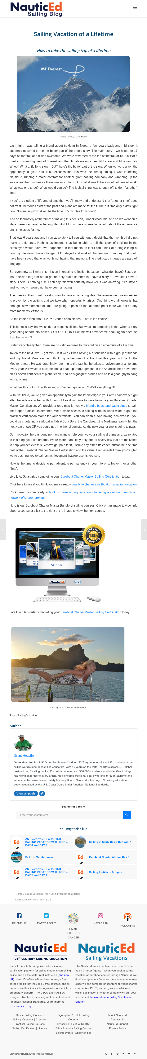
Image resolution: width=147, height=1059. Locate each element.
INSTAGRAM (101, 923)
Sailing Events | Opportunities (73, 1032)
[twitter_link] (46, 916)
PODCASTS (127, 925)
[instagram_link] (100, 916)
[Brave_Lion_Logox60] (73, 918)
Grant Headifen (24, 755)
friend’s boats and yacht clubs (106, 405)
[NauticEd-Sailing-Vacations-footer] (106, 952)
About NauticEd (117, 1015)
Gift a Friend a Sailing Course (73, 1028)
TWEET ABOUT (46, 923)
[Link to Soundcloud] (123, 1054)
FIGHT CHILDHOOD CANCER (73, 933)
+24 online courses (46, 979)
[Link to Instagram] (117, 1054)
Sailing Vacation (27, 715)
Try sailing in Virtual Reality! (73, 1023)
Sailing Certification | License (29, 1028)
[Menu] (134, 9)
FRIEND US (19, 923)
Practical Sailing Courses (30, 1023)
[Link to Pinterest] (134, 1054)
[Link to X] (106, 1054)
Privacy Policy (117, 1028)
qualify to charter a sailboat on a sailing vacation (104, 484)
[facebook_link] (19, 916)
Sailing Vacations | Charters (29, 1019)
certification (27, 988)
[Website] (42, 793)
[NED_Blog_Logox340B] (48, 8)
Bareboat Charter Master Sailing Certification (90, 476)
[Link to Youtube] (129, 1054)
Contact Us (117, 1019)
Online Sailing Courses (29, 1015)
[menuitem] (134, 9)
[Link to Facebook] (111, 1054)
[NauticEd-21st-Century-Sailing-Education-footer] (40, 952)
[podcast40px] (127, 917)
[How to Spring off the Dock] (3, 529)
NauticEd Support (117, 1023)
